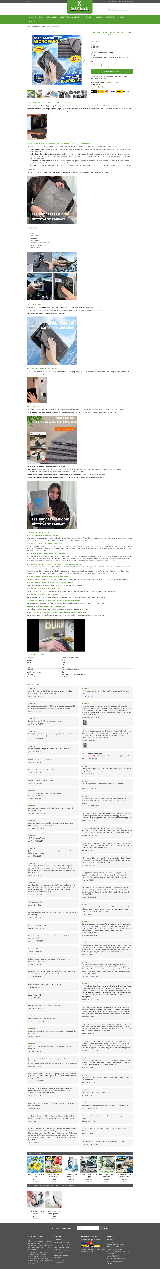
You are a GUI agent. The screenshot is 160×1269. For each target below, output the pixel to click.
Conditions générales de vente (65, 1245)
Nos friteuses (59, 1260)
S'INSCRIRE (104, 1228)
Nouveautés (58, 1263)
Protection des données (62, 1242)
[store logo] (79, 6)
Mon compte (112, 1)
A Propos (57, 1240)
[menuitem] (36, 17)
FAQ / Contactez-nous (62, 1250)
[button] (30, 60)
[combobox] (118, 9)
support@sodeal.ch (114, 1256)
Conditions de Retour (61, 1247)
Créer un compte (128, 1)
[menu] (80, 19)
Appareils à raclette (61, 1255)
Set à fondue (58, 1258)
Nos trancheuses (60, 1252)
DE (33, 2)
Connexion (120, 1)
